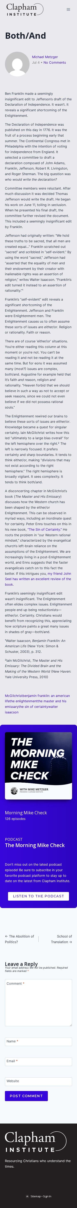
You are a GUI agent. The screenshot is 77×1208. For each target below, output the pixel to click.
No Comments (55, 62)
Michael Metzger (45, 57)
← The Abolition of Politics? (19, 939)
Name (12, 1041)
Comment (15, 983)
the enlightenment (24, 701)
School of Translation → (61, 939)
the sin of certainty (33, 707)
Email (12, 1061)
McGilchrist (14, 696)
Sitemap (36, 1196)
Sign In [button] (47, 1196)
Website (13, 1081)
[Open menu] (68, 9)
